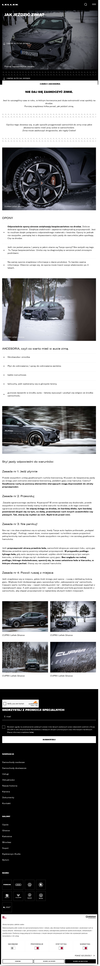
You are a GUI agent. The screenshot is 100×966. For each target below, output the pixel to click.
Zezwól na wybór (49, 961)
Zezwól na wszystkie (80, 961)
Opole (5, 825)
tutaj (32, 732)
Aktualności (8, 780)
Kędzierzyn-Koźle (11, 854)
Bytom (5, 860)
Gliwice (6, 830)
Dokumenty (8, 797)
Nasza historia (9, 786)
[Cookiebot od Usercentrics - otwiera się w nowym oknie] (85, 917)
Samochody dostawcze (14, 768)
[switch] (37, 948)
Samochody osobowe (13, 762)
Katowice (7, 836)
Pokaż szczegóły (83, 956)
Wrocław (6, 842)
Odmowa (18, 961)
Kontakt (6, 803)
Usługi (5, 774)
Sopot (5, 848)
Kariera (6, 791)
